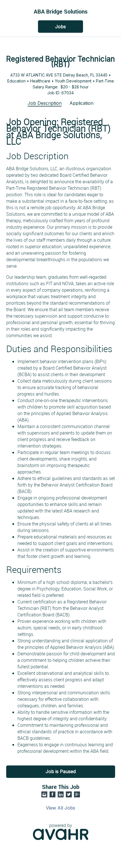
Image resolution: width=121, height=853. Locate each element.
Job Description (45, 103)
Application (81, 103)
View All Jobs (60, 808)
